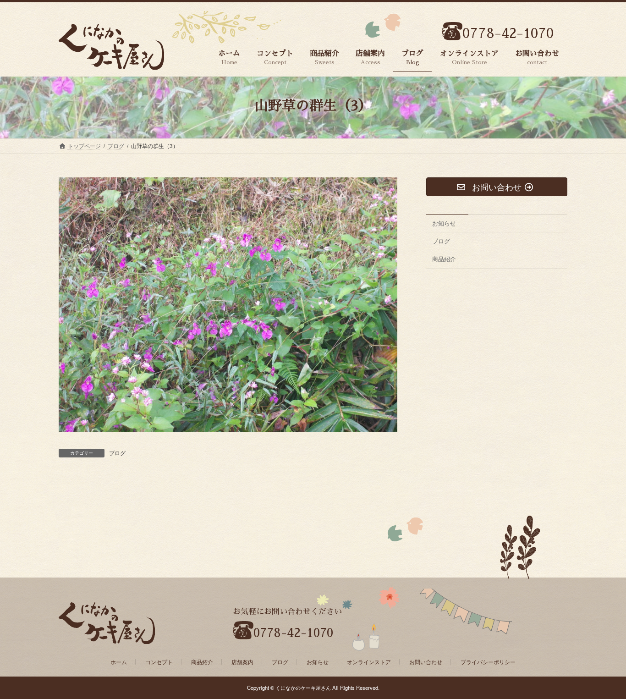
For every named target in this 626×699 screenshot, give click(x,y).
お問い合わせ (425, 662)
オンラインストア (369, 662)
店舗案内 (242, 662)
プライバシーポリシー (488, 662)
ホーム (118, 662)
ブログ (117, 453)
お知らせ (444, 223)
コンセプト (159, 662)
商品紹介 (444, 259)
